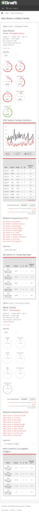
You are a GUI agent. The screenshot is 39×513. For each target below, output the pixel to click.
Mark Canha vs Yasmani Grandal (14, 415)
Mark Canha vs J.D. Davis (11, 418)
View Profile (6, 48)
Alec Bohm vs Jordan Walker (13, 228)
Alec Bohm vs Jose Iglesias (12, 241)
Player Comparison (17, 13)
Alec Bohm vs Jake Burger (12, 226)
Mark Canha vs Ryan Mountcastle (14, 431)
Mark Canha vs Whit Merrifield (13, 426)
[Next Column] (33, 161)
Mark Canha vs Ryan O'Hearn (13, 429)
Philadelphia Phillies (16, 33)
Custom (32, 205)
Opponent (7, 246)
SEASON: (6, 52)
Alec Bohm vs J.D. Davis (11, 232)
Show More (31, 200)
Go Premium (11, 212)
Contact (19, 510)
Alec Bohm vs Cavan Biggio (12, 230)
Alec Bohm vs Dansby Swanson (14, 224)
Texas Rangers (14, 310)
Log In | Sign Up (13, 8)
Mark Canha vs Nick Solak (12, 420)
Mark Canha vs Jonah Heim (12, 435)
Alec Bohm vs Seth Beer (11, 239)
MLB (7, 13)
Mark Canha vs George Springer (14, 424)
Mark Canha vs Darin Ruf (11, 422)
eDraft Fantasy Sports (17, 506)
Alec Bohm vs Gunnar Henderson (14, 237)
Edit (26, 218)
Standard (24, 205)
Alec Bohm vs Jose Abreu (11, 222)
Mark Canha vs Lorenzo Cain (13, 433)
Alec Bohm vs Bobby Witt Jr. (12, 235)
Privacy (12, 510)
